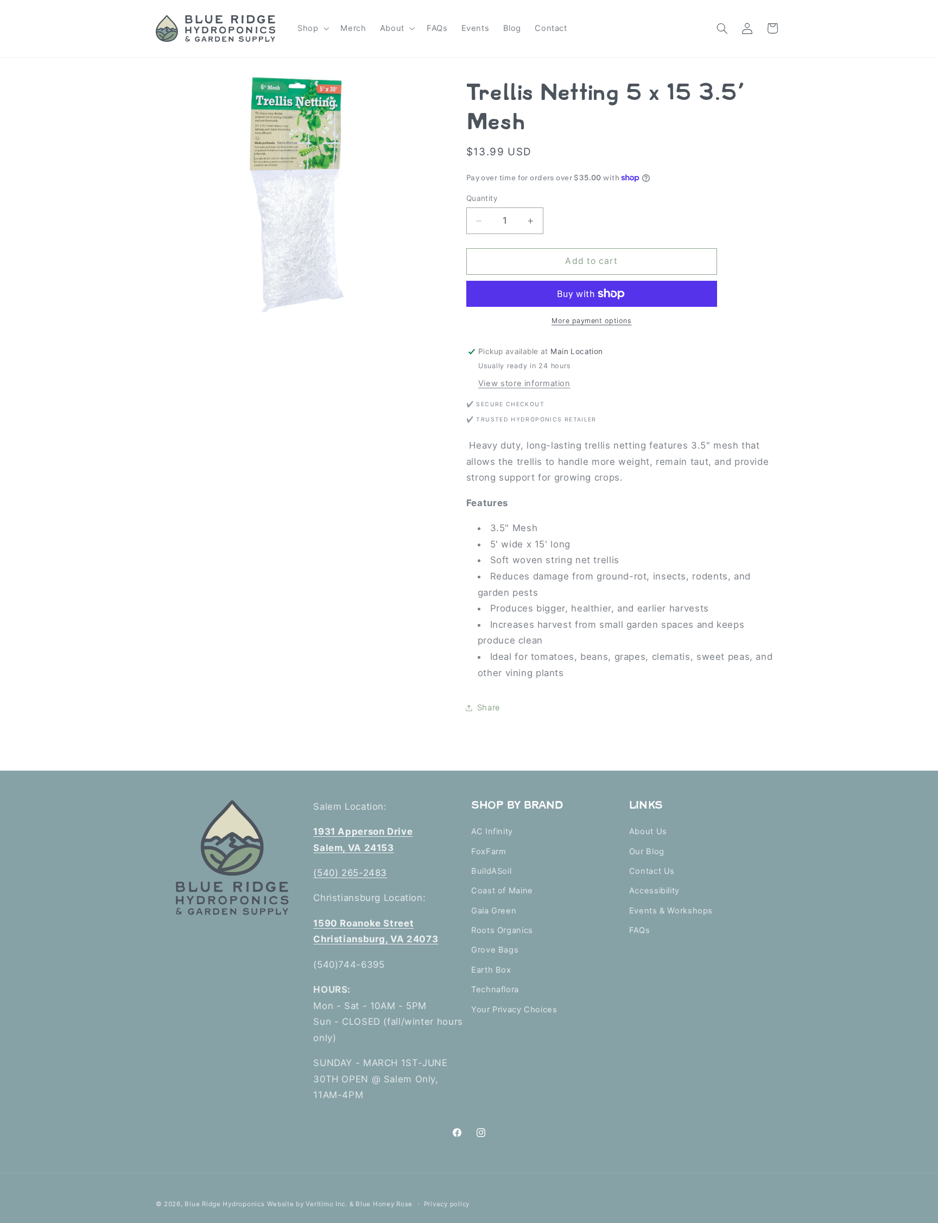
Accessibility (654, 891)
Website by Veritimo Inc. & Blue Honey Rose (340, 1204)
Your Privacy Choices (514, 1009)
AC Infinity (492, 831)
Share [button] (488, 708)
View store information (524, 383)
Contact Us (652, 871)
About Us (648, 831)
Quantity (482, 198)
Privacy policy (447, 1204)
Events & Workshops (671, 911)
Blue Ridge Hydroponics (224, 1204)
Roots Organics (502, 930)
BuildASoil (491, 871)
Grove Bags (494, 950)
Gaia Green (493, 911)
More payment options (592, 321)
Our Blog (646, 851)
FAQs (639, 930)
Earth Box (491, 970)
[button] (311, 28)
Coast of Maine (502, 891)
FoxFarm (488, 851)
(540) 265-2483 (350, 872)
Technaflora (495, 989)
